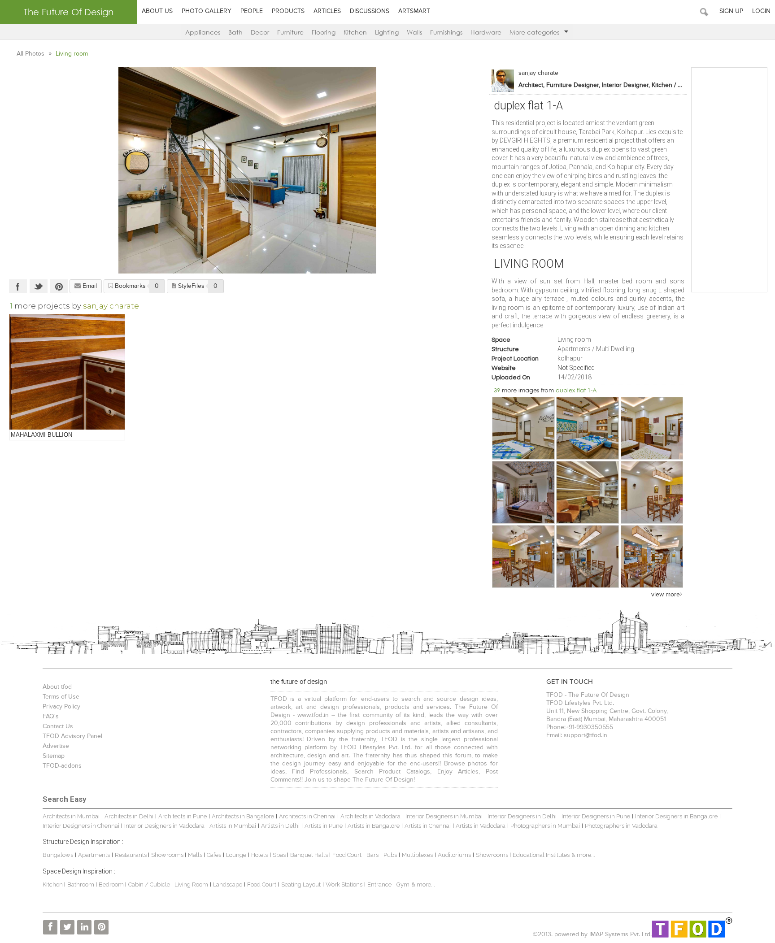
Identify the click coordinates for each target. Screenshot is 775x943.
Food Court (346, 855)
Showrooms (168, 855)
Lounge (236, 855)
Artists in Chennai (428, 825)
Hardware (485, 32)
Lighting (387, 32)
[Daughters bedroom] (523, 428)
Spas (280, 855)
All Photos (31, 54)
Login (761, 11)
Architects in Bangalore (243, 816)
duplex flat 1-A (576, 390)
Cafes (214, 855)
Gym (402, 884)
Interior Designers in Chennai (81, 825)
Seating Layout (301, 884)
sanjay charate (538, 73)
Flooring (323, 32)
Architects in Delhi (128, 816)
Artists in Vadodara (480, 825)
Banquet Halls (309, 855)
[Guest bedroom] (652, 428)
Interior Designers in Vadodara (164, 825)
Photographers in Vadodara (621, 825)
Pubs (390, 855)
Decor (260, 32)
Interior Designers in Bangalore (676, 816)
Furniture (290, 32)
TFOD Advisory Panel (72, 736)
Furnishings (446, 32)
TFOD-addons (62, 766)
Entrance (379, 884)
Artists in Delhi (280, 825)
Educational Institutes (541, 855)
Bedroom (112, 884)
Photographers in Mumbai (545, 825)
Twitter (39, 286)
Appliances (202, 32)
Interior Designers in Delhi (522, 816)
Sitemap (54, 756)
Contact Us (58, 726)
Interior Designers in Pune (596, 816)
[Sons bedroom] (587, 492)
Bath (235, 32)
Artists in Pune (324, 825)
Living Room (191, 884)
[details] (66, 371)
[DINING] (652, 492)
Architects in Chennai (307, 816)
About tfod (57, 687)
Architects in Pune (182, 816)
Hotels (259, 855)
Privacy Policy (61, 707)
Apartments (94, 855)
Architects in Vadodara (370, 816)
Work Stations (344, 884)
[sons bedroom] (523, 492)
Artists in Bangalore (374, 825)
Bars (372, 855)
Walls (414, 32)
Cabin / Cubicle (149, 884)
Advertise (56, 746)
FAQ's (51, 716)
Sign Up (731, 11)
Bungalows (58, 855)
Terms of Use (61, 697)
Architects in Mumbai (71, 816)
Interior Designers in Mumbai (444, 816)
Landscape (227, 884)
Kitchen (355, 32)
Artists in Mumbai (232, 825)
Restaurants (131, 855)
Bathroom (81, 884)
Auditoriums (454, 855)
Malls (196, 855)
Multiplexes (417, 855)
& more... (583, 855)
